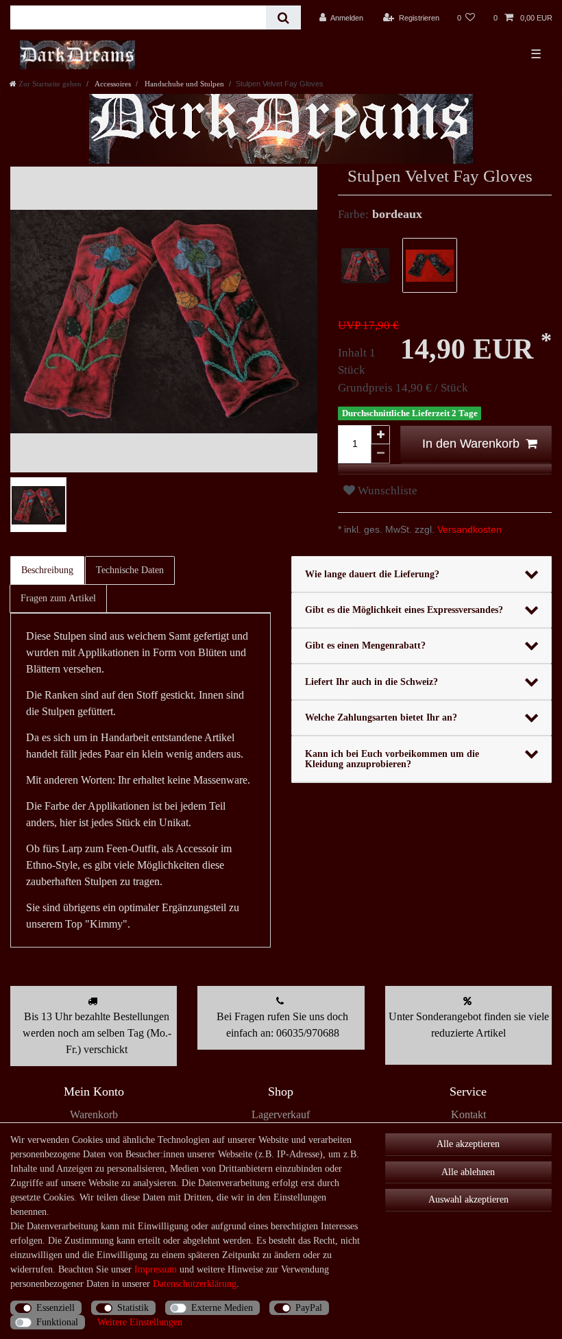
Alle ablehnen (468, 1172)
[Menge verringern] (380, 453)
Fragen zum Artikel (58, 598)
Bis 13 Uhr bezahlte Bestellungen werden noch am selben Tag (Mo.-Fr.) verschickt (97, 1033)
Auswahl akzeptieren (468, 1199)
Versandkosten (468, 529)
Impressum (155, 1269)
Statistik (133, 1308)
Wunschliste (386, 490)
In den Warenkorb (471, 443)
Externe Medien (222, 1308)
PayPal (308, 1308)
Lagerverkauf (281, 1114)
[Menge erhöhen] (380, 434)
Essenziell (55, 1308)
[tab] (48, 570)
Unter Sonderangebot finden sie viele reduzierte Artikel (469, 1025)
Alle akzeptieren (468, 1144)
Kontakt (468, 1114)
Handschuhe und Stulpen (183, 84)
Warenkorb (94, 1114)
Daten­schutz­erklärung (194, 1284)
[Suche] (283, 17)
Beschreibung (47, 570)
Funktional (57, 1322)
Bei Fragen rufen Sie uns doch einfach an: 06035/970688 (282, 1025)
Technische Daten (130, 570)
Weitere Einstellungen (139, 1322)
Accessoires (112, 84)
